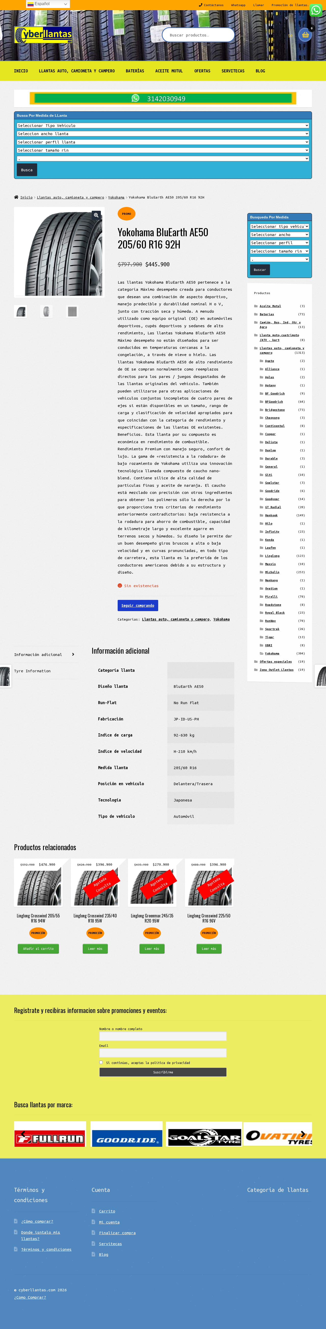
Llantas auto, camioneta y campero (77, 71)
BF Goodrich (275, 393)
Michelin (272, 572)
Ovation (271, 588)
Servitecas (233, 71)
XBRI (268, 645)
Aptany (270, 385)
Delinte (271, 442)
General (271, 466)
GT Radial (273, 507)
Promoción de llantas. (290, 5)
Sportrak (272, 628)
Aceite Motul (169, 71)
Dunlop (270, 450)
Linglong (272, 555)
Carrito (107, 1211)
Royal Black (275, 612)
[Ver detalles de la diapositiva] (52, 1134)
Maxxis (270, 563)
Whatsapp (238, 5)
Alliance (272, 369)
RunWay (270, 620)
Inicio (21, 71)
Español (42, 4)
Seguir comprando (137, 605)
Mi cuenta (109, 1222)
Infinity (272, 531)
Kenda (269, 539)
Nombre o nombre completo (120, 1029)
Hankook (271, 515)
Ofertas (202, 71)
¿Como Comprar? (30, 1297)
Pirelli (271, 596)
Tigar (269, 637)
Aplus (269, 377)
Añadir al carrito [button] (38, 948)
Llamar (258, 5)
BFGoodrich (274, 401)
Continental (275, 425)
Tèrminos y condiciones (46, 1249)
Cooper (270, 434)
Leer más (95, 948)
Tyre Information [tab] (32, 670)
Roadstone (273, 604)
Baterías (135, 71)
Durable (271, 458)
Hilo (268, 523)
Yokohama (116, 197)
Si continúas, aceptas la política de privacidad (147, 1062)
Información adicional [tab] (38, 654)
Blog (260, 71)
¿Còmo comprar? (37, 1221)
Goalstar (272, 482)
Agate (269, 360)
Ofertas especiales (276, 661)
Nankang (271, 580)
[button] (96, 215)
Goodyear (272, 499)
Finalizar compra (117, 1232)
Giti (268, 474)
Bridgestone (275, 409)
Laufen (270, 547)
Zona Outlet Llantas (277, 669)
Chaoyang (272, 417)
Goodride (272, 490)
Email (103, 1045)
